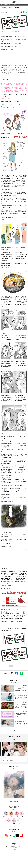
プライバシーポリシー (20, 846)
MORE (14, 730)
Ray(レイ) (2, 4)
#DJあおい (16, 666)
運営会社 (15, 847)
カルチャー (5, 4)
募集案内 (13, 846)
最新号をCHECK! (14, 801)
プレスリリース (14, 849)
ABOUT (4, 846)
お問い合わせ (20, 847)
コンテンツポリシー (9, 847)
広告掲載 (8, 846)
